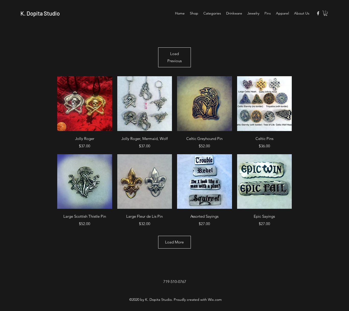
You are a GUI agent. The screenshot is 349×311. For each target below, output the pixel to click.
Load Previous (174, 57)
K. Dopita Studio (40, 13)
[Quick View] (84, 103)
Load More (174, 242)
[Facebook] (318, 13)
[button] (325, 13)
